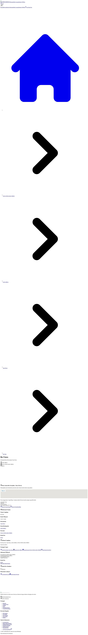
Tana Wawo (5, 368)
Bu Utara (4, 454)
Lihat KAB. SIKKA (18, 550)
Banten (4, 617)
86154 (1, 537)
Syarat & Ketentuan (6, 608)
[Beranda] (45, 110)
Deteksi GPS (20, 2)
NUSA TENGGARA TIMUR (8, 196)
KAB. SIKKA (5, 282)
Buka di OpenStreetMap (16, 506)
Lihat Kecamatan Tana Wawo (7, 550)
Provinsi (5, 2)
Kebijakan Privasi (6, 607)
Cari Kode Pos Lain (5, 574)
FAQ (4, 606)
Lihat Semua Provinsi (15, 574)
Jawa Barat (5, 614)
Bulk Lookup (15, 2)
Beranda (2, 2)
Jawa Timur (5, 616)
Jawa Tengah (5, 615)
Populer (11, 2)
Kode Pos (8, 2)
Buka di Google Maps (6, 506)
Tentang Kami (5, 604)
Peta (24, 2)
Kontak (4, 605)
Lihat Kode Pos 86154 (46, 550)
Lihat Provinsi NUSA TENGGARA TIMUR (32, 550)
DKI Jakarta (5, 613)
